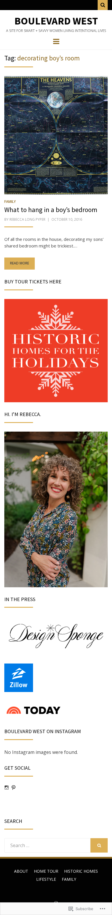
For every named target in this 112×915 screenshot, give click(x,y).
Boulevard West (56, 20)
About (21, 871)
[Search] (103, 5)
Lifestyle (46, 879)
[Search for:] (47, 845)
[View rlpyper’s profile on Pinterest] (13, 787)
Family (10, 201)
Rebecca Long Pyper (27, 219)
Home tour (46, 871)
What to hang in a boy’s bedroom (50, 209)
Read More (19, 263)
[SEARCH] (99, 845)
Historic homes (81, 871)
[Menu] (56, 41)
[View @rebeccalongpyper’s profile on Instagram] (6, 787)
